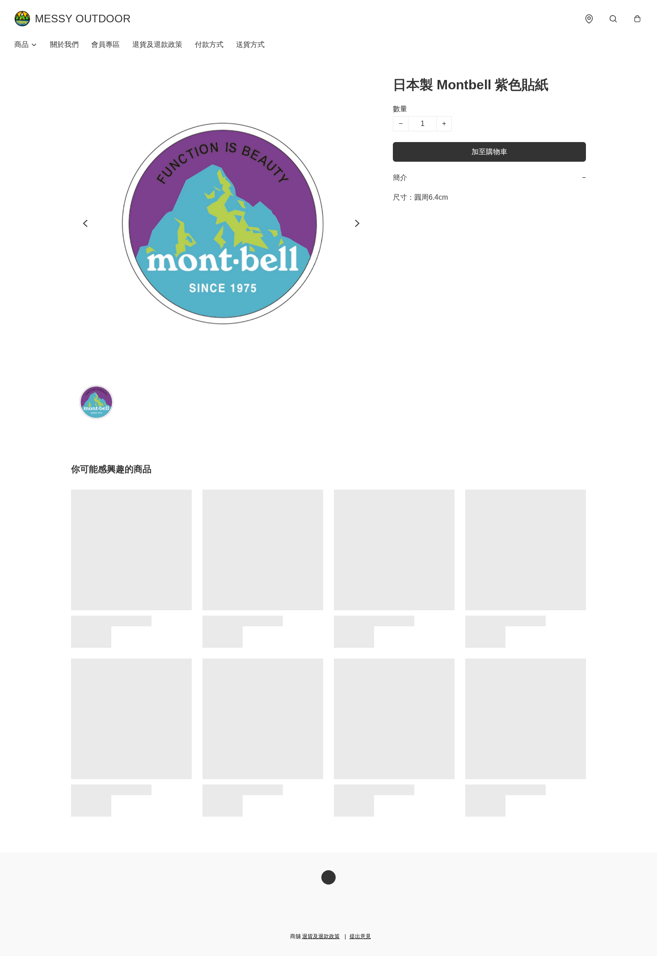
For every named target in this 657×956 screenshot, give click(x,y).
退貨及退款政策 (157, 44)
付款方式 (209, 44)
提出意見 (360, 936)
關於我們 (64, 44)
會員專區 (105, 44)
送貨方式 (250, 44)
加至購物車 (489, 151)
